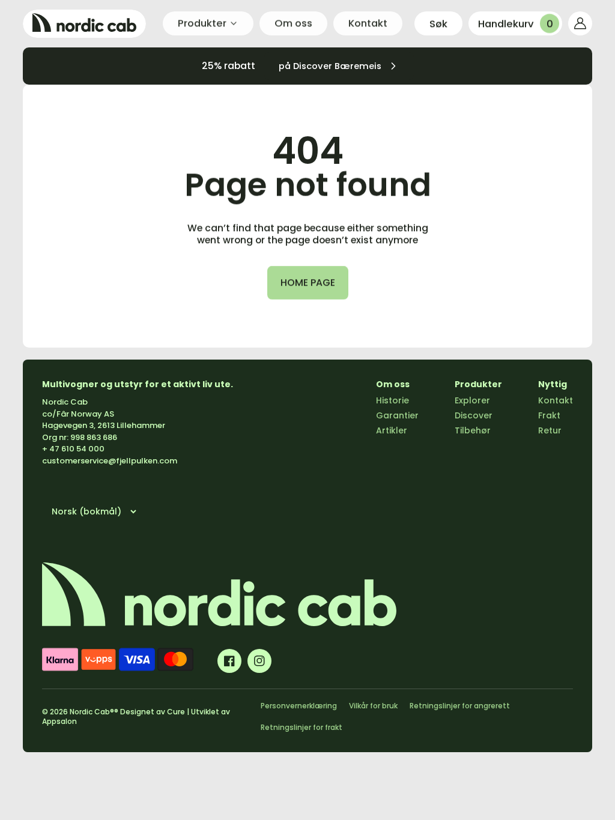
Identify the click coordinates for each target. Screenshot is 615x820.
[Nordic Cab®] (84, 24)
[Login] (580, 23)
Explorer (472, 400)
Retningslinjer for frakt (301, 727)
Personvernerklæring (299, 706)
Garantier (397, 415)
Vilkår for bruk (373, 706)
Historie (392, 400)
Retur (550, 430)
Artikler (391, 430)
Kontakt (555, 400)
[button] (438, 23)
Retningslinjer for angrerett (460, 706)
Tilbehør (473, 430)
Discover (473, 415)
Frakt (549, 415)
